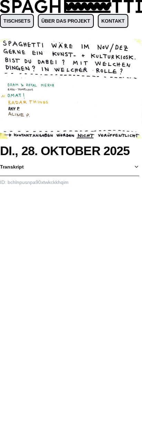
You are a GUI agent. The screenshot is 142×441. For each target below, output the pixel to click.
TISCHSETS (16, 21)
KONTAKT (113, 21)
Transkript (12, 167)
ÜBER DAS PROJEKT (65, 21)
